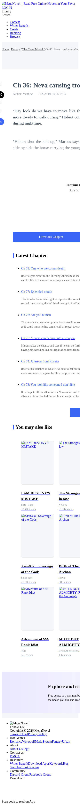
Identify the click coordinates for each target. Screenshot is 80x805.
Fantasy (15, 49)
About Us (16, 749)
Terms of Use (18, 734)
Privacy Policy (37, 734)
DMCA (15, 756)
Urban (66, 741)
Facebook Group (40, 774)
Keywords (56, 763)
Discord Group (19, 774)
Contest (15, 22)
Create (14, 29)
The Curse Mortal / (33, 49)
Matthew (28, 93)
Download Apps (38, 763)
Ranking (15, 33)
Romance (16, 741)
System (47, 741)
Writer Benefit (19, 25)
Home (5, 49)
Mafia (38, 741)
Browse (15, 36)
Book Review (30, 767)
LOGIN (7, 7)
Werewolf (28, 741)
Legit (26, 749)
